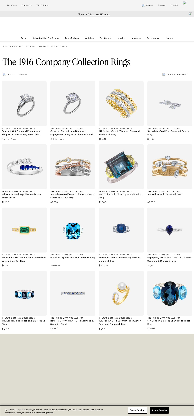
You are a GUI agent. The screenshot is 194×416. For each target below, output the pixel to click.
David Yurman (153, 38)
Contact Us (27, 5)
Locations (12, 5)
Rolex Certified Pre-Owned (45, 38)
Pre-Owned (105, 38)
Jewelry (121, 38)
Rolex (23, 38)
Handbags (136, 38)
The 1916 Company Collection (41, 47)
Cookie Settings (138, 410)
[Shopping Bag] (185, 5)
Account (162, 5)
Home (5, 47)
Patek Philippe (72, 38)
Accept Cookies (159, 410)
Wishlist (174, 5)
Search (149, 5)
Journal (169, 38)
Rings (64, 47)
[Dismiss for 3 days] (189, 14)
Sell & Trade (42, 5)
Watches (89, 38)
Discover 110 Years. (100, 14)
